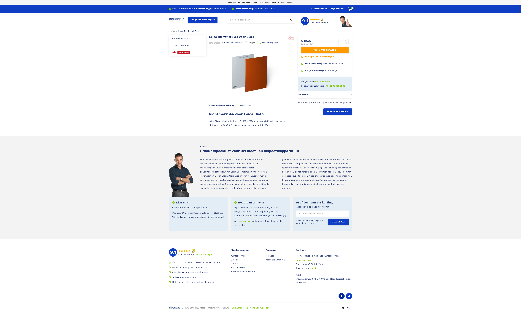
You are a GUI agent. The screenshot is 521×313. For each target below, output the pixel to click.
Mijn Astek (336, 8)
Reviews (303, 94)
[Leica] (291, 37)
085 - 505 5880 (304, 260)
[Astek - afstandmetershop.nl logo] (176, 19)
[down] (347, 43)
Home (172, 31)
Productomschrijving (221, 105)
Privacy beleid (238, 267)
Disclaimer (237, 308)
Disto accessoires (180, 45)
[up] (347, 40)
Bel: (320, 81)
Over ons (235, 260)
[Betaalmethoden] (343, 307)
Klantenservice (319, 8)
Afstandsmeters (180, 38)
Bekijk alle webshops (202, 19)
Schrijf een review (233, 43)
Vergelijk (252, 42)
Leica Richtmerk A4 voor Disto (193, 31)
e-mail (313, 268)
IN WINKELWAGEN (327, 50)
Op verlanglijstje (270, 43)
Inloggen (270, 256)
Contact (234, 263)
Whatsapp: (329, 86)
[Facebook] (342, 296)
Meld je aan (338, 222)
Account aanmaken (275, 260)
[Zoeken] (291, 20)
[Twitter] (349, 296)
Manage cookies (287, 2)
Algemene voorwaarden (243, 271)
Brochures (245, 105)
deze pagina (244, 221)
